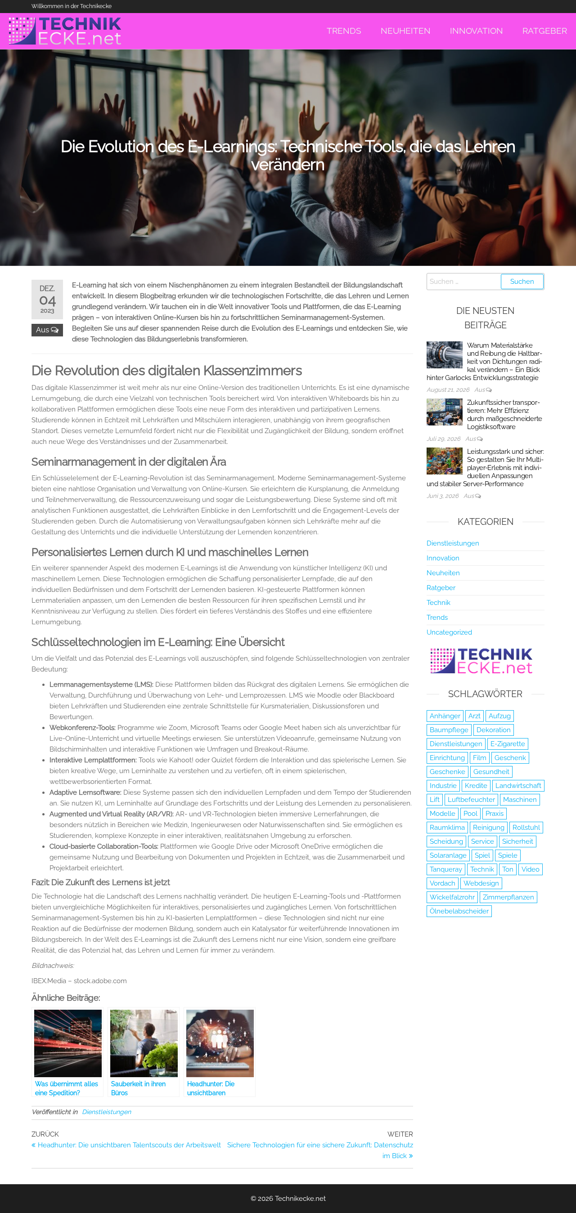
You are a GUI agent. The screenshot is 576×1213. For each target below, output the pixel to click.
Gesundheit (491, 772)
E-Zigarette (507, 744)
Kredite (476, 786)
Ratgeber (441, 588)
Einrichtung (447, 758)
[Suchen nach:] (486, 281)
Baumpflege (449, 730)
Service (482, 841)
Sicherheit (517, 841)
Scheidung (446, 841)
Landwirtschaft (518, 786)
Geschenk (510, 758)
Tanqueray (446, 869)
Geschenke (447, 772)
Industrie (443, 786)
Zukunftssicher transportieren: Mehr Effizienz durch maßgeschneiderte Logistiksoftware (504, 414)
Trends (437, 617)
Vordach (442, 883)
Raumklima (447, 828)
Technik (438, 603)
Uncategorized (449, 632)
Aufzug (500, 716)
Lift (435, 800)
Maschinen (520, 800)
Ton (507, 869)
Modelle (442, 814)
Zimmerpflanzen (508, 897)
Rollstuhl (526, 828)
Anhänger (445, 716)
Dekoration (494, 730)
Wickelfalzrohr (452, 897)
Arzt (474, 716)
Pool (470, 814)
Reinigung (488, 828)
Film (479, 758)
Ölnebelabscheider (459, 911)
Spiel (482, 855)
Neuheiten (443, 573)
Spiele (508, 855)
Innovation (443, 558)
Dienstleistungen (106, 1111)
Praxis (495, 814)
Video (531, 869)
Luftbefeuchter (471, 800)
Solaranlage (448, 855)
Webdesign (481, 883)
